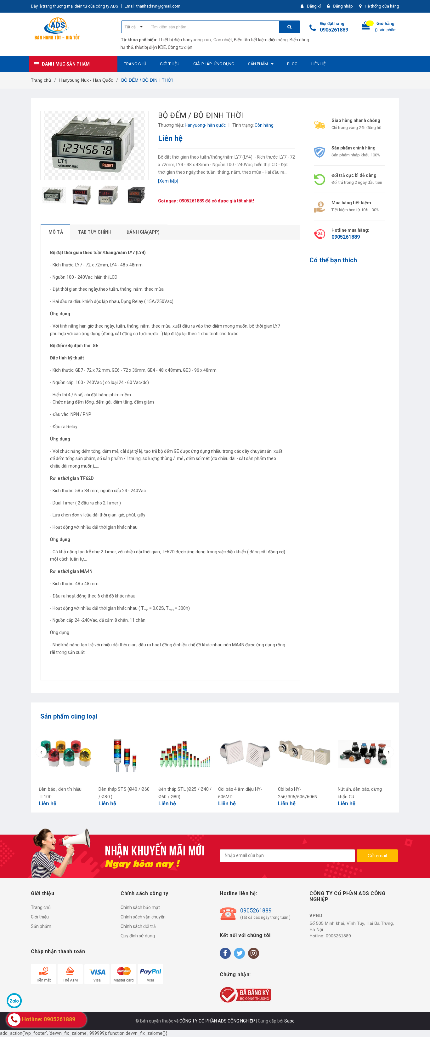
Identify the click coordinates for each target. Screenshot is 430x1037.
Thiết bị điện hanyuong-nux (185, 39)
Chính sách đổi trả (138, 926)
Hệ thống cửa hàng (382, 6)
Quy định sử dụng (138, 935)
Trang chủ (41, 907)
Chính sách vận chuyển (143, 916)
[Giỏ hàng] (366, 27)
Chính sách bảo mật (140, 907)
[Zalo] (14, 1000)
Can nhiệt (222, 39)
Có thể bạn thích (333, 260)
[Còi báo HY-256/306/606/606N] (304, 754)
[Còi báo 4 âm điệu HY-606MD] (245, 754)
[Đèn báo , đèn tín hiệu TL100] (65, 754)
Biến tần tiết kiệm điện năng (261, 39)
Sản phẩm (41, 926)
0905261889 (334, 30)
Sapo (289, 1020)
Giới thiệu (40, 916)
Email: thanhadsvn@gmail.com (152, 6)
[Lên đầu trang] (419, 1021)
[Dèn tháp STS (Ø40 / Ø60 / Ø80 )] (125, 754)
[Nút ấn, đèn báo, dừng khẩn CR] (364, 754)
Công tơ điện (180, 47)
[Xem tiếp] (168, 181)
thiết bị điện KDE (150, 47)
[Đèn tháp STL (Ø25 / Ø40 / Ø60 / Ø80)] (185, 754)
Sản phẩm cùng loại (69, 716)
